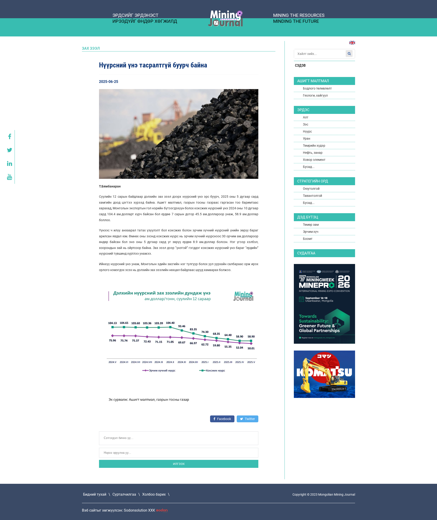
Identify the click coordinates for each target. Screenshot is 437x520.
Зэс (305, 124)
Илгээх (179, 464)
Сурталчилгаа (124, 494)
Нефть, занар (313, 152)
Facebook (223, 419)
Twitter (249, 419)
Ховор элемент (314, 159)
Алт (305, 117)
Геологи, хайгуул (315, 95)
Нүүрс (307, 131)
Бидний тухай (94, 494)
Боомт (308, 239)
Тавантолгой (312, 195)
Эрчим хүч (310, 231)
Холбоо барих (154, 494)
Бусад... (309, 167)
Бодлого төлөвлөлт (317, 88)
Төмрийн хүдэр (314, 145)
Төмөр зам (311, 224)
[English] (350, 45)
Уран (306, 138)
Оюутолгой (311, 188)
